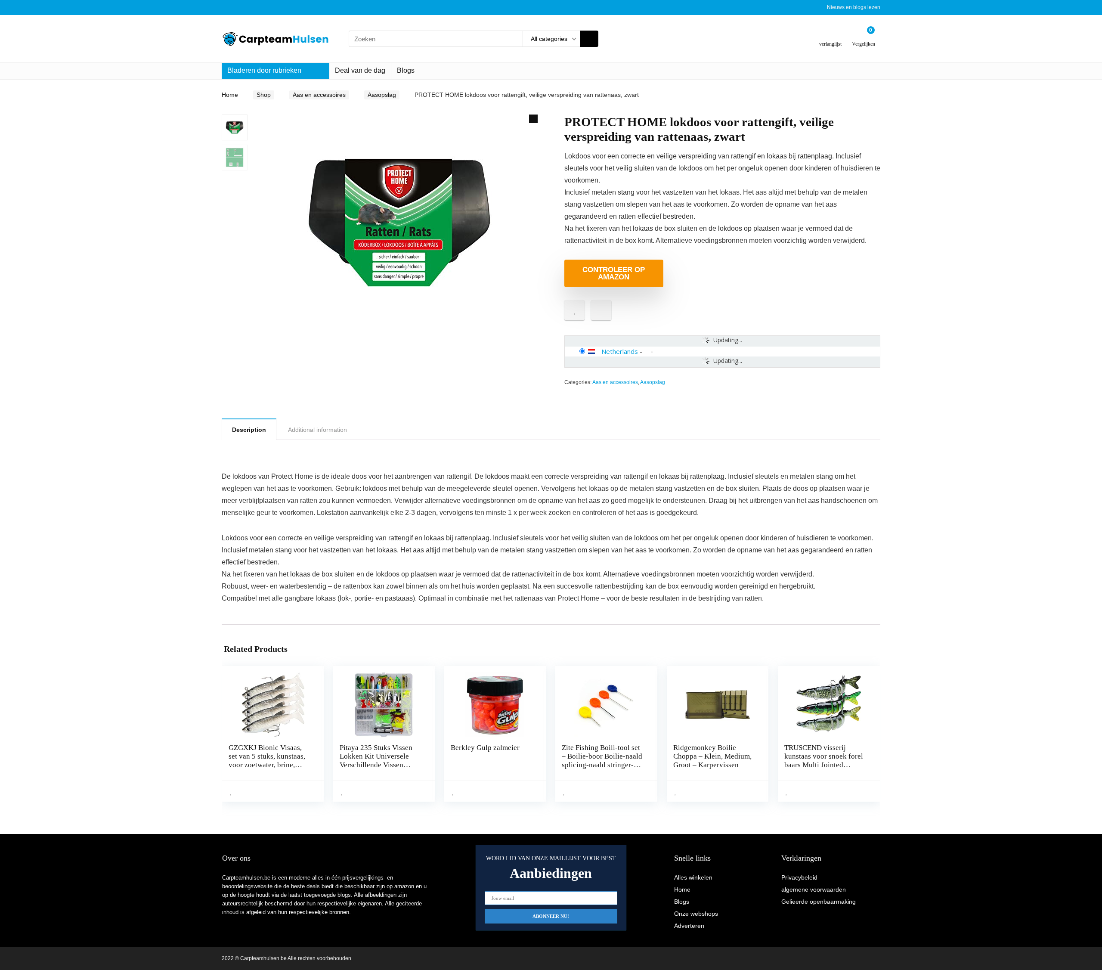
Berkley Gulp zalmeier (485, 748)
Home (230, 94)
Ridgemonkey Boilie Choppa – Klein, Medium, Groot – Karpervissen (712, 756)
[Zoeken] (589, 39)
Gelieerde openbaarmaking (818, 901)
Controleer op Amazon (613, 273)
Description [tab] (249, 429)
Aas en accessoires (319, 94)
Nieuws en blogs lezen (853, 7)
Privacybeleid (799, 877)
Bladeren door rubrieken (264, 70)
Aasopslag (382, 94)
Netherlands (619, 351)
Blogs (406, 70)
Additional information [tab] (317, 429)
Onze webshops (696, 913)
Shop (264, 94)
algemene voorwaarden (813, 889)
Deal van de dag (360, 70)
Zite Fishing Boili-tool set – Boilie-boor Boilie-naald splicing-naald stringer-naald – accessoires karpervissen (602, 765)
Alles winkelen (693, 877)
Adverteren (689, 925)
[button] (533, 119)
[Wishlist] (830, 35)
